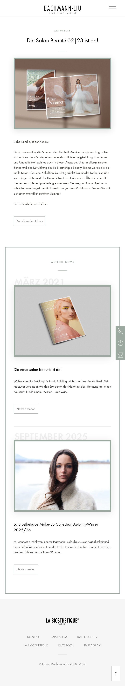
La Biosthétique (36, 645)
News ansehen (25, 409)
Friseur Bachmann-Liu (55, 664)
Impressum (59, 637)
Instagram (92, 645)
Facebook (66, 645)
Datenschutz (87, 637)
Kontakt (34, 637)
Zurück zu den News (29, 221)
